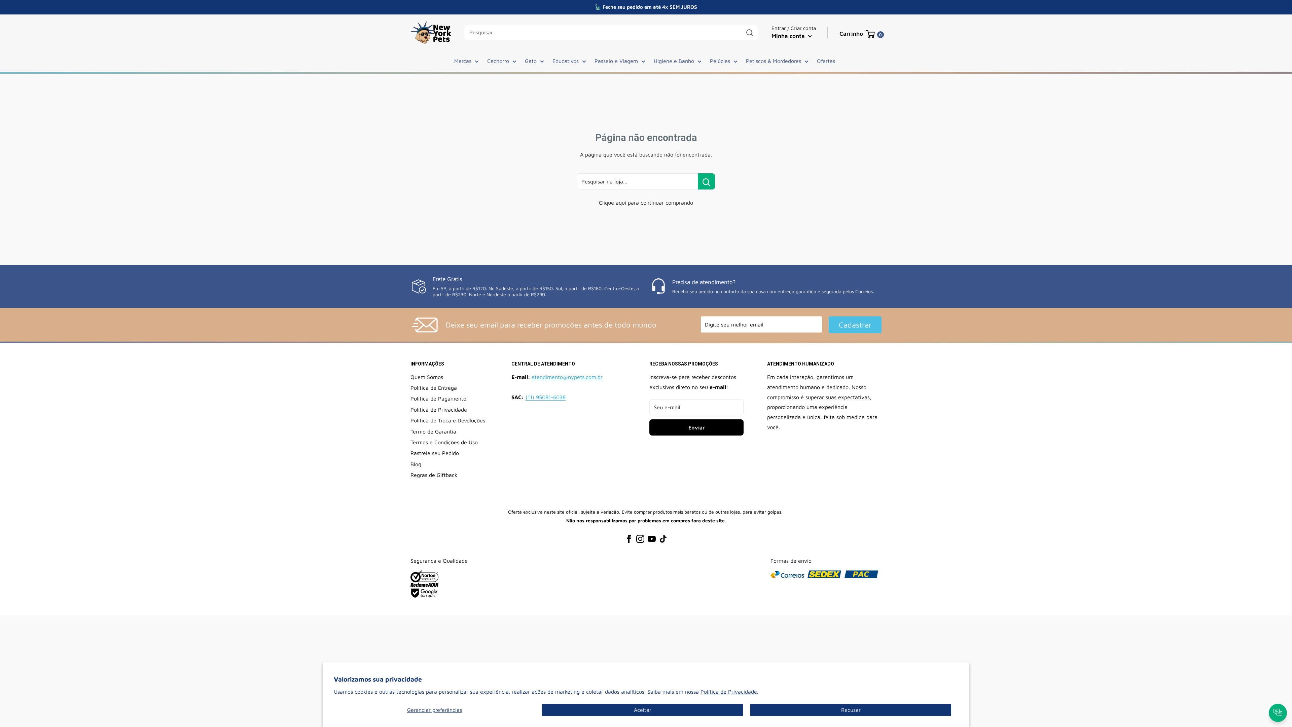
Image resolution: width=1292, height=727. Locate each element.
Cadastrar (855, 324)
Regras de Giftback (433, 475)
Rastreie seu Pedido (434, 453)
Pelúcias (720, 61)
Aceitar (642, 710)
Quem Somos (426, 377)
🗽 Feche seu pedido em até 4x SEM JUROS (646, 7)
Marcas (462, 61)
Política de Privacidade (438, 410)
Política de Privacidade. (729, 692)
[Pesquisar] (749, 32)
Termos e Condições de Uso (444, 442)
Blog (415, 464)
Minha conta (788, 36)
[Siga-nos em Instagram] (640, 538)
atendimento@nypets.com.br (567, 377)
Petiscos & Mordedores (773, 61)
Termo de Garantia (433, 431)
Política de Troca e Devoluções (447, 420)
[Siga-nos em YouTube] (652, 538)
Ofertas (826, 61)
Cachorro (498, 61)
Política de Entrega (433, 388)
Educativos (565, 61)
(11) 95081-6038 (546, 397)
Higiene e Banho (674, 61)
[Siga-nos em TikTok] (663, 538)
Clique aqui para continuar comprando (646, 203)
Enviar (696, 427)
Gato (531, 61)
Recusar (851, 710)
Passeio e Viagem (616, 61)
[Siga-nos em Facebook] (629, 538)
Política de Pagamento (438, 398)
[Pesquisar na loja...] (706, 181)
